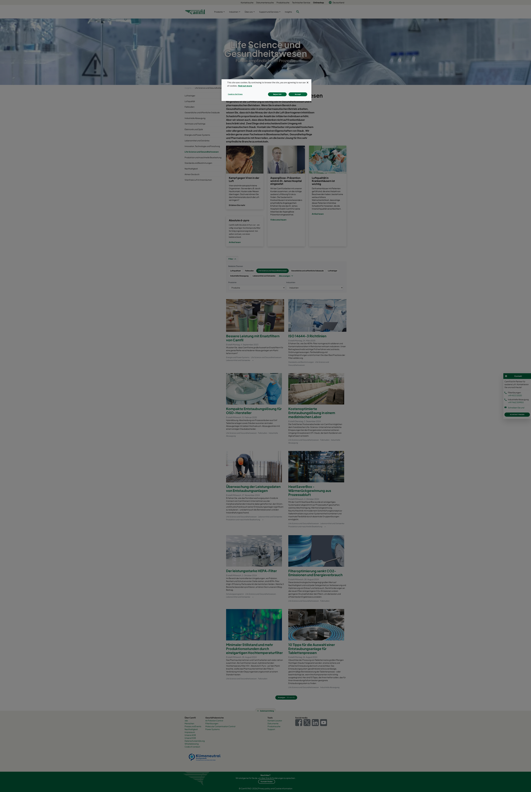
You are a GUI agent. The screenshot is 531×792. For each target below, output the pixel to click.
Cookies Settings (235, 94)
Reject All (277, 94)
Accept (298, 94)
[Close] (307, 83)
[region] (266, 90)
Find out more (245, 85)
